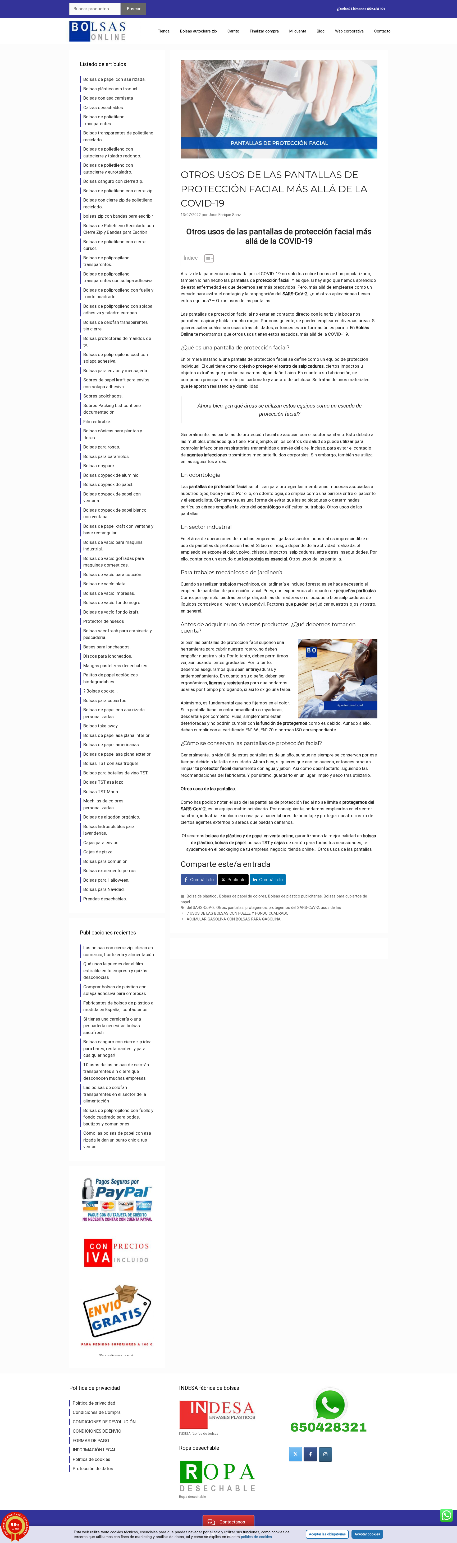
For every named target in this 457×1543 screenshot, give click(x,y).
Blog (321, 31)
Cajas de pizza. (98, 851)
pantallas (236, 907)
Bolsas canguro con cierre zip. (113, 181)
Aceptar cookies (367, 1534)
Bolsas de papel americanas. (111, 744)
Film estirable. (97, 421)
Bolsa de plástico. (202, 896)
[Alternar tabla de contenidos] (206, 258)
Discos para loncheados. (107, 656)
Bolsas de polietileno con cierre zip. (118, 190)
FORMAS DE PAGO (91, 1440)
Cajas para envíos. (101, 842)
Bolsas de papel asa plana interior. (116, 735)
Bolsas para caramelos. (106, 456)
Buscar (134, 8)
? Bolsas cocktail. (100, 691)
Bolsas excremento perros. (110, 870)
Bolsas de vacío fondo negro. (112, 602)
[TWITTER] (295, 1454)
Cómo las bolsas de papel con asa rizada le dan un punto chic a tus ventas (117, 1139)
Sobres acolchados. (103, 396)
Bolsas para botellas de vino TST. (115, 772)
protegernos (256, 907)
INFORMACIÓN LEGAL (94, 1449)
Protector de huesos (103, 621)
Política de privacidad (94, 1403)
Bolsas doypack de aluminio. (111, 475)
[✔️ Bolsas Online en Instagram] (325, 1454)
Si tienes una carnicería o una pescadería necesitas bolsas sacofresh (112, 1025)
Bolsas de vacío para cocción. (112, 574)
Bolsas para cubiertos (104, 700)
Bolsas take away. (100, 725)
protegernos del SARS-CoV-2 (294, 907)
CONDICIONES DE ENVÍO (97, 1431)
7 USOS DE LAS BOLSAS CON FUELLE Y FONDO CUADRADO (238, 913)
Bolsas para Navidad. (104, 889)
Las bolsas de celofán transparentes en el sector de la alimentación (114, 1094)
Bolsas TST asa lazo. (104, 782)
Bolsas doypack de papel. (108, 484)
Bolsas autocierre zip (198, 31)
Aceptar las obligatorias (327, 1534)
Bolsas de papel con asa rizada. (114, 79)
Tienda (164, 31)
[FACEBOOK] (310, 1454)
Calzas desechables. (103, 107)
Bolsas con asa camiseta (108, 98)
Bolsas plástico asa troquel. (110, 88)
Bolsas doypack (99, 465)
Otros (221, 907)
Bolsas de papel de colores (242, 896)
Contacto (382, 31)
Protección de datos (93, 1468)
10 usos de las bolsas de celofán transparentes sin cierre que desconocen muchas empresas (116, 1071)
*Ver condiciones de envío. (117, 1355)
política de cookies (256, 1537)
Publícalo (236, 879)
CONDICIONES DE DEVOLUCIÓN (104, 1421)
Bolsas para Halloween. (106, 880)
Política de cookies (91, 1459)
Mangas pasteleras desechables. (115, 665)
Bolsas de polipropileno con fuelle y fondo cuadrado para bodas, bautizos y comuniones (118, 1117)
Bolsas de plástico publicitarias (295, 896)
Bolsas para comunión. (106, 861)
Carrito (233, 31)
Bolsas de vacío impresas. (109, 593)
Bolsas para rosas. (101, 447)
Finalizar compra (264, 31)
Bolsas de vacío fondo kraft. (111, 612)
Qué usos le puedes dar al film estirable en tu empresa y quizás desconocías (115, 970)
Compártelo (202, 879)
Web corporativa (349, 31)
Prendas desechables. (105, 898)
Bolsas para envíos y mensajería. (115, 370)
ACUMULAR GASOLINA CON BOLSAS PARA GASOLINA (234, 919)
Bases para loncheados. (107, 646)
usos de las (331, 907)
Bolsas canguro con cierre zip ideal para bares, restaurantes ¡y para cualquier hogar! (118, 1048)
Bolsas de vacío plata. (104, 583)
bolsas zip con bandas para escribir (118, 216)
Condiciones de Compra (97, 1412)
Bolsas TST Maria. (101, 791)
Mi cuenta (297, 31)
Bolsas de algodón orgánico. (111, 817)
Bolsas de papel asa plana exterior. (117, 754)
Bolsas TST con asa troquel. (111, 763)
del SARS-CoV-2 (200, 907)
